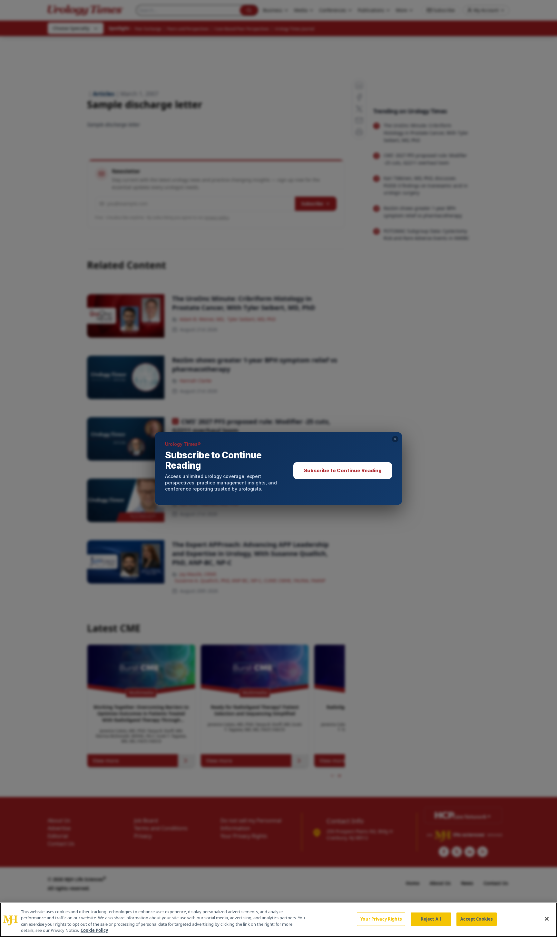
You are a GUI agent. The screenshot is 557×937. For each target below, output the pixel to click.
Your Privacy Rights (380, 919)
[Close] (547, 919)
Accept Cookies (476, 919)
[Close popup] (395, 439)
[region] (278, 919)
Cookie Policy (94, 930)
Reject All (431, 919)
